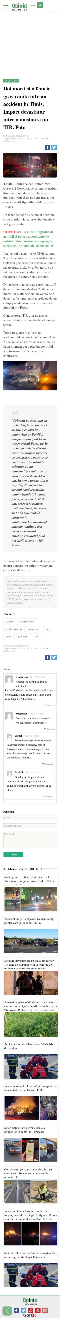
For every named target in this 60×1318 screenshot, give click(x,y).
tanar (36, 636)
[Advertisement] (30, 31)
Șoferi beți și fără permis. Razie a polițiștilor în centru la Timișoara (24, 1130)
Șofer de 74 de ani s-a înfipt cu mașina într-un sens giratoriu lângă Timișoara (30, 1255)
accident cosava (27, 621)
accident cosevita (14, 629)
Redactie (23, 135)
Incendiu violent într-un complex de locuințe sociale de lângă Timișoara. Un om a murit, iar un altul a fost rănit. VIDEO (30, 1215)
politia (9, 636)
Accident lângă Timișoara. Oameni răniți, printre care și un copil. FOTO (29, 921)
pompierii (23, 636)
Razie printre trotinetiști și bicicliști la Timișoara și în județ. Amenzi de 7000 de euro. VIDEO (29, 881)
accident (10, 621)
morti (48, 629)
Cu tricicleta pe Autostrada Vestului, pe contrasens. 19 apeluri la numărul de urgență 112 (28, 1173)
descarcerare (34, 629)
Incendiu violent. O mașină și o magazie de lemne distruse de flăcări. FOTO (30, 1088)
